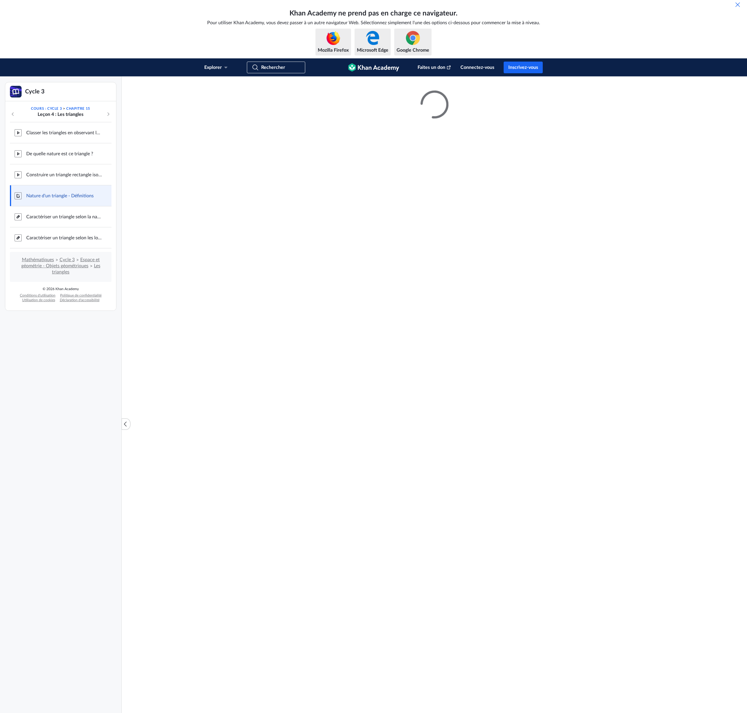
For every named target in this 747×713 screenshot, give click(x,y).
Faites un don (431, 67)
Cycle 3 (67, 259)
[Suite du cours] (108, 114)
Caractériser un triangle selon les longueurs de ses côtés (64, 238)
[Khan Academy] (373, 67)
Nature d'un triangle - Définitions (60, 195)
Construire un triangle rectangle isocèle (64, 174)
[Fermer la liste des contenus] (126, 424)
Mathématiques (38, 259)
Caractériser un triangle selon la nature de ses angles (64, 217)
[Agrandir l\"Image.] (434, 240)
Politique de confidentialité (81, 295)
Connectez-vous (477, 67)
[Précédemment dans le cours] (12, 114)
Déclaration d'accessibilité (80, 300)
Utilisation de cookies (38, 300)
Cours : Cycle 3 (46, 108)
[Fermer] (737, 4)
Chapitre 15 (78, 108)
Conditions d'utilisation (37, 295)
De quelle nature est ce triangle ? (59, 153)
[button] (517, 650)
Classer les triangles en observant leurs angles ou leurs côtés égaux (64, 132)
